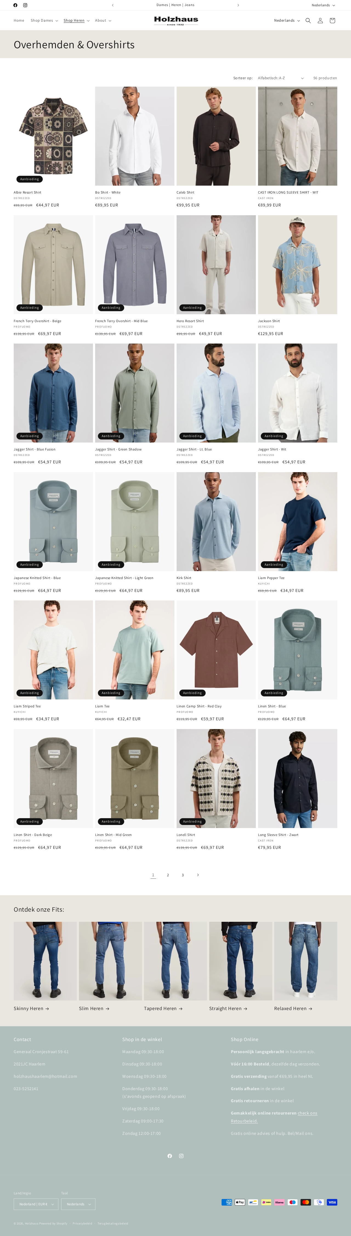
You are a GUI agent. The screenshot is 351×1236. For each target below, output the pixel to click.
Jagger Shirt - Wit (272, 449)
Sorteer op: (243, 77)
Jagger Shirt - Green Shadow (118, 449)
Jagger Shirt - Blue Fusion (35, 449)
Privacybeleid (82, 1223)
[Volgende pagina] (198, 875)
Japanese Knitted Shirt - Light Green (124, 578)
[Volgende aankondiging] (238, 5)
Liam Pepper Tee (271, 578)
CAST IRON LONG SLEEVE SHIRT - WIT (288, 192)
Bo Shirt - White (108, 192)
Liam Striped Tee (27, 706)
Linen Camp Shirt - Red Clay (199, 706)
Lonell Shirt (186, 835)
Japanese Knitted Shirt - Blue (37, 578)
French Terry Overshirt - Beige (37, 321)
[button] (43, 20)
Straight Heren (225, 1008)
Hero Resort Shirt (190, 321)
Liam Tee (102, 706)
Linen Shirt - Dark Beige (33, 835)
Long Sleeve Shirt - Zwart (278, 835)
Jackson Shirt (269, 321)
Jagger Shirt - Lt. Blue (194, 449)
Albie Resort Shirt (27, 192)
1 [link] (153, 875)
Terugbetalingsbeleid (113, 1223)
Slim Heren (91, 1008)
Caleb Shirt (185, 192)
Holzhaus (32, 1223)
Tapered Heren (160, 1008)
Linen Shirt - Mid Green (113, 835)
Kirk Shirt (184, 578)
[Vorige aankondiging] (113, 5)
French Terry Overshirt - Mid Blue (121, 321)
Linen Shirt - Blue (272, 706)
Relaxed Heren (290, 1008)
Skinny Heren (28, 1008)
